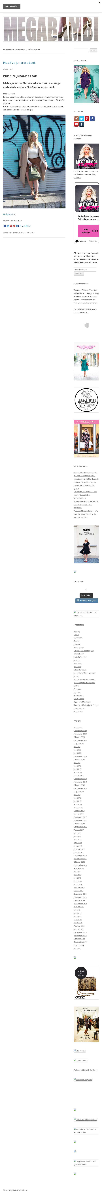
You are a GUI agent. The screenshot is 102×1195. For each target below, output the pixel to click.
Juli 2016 (77, 871)
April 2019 (78, 772)
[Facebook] (4, 226)
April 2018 (78, 804)
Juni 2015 (77, 913)
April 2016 (78, 881)
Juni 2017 (77, 836)
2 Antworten (8, 69)
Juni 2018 (77, 798)
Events (76, 641)
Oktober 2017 (79, 823)
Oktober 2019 (79, 759)
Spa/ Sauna (79, 695)
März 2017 (78, 846)
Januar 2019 (78, 775)
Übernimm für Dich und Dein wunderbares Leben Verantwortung (85, 495)
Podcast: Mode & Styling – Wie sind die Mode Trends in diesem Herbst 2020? (86, 514)
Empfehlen (25, 226)
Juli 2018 (77, 794)
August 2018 (79, 791)
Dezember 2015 (80, 894)
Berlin (76, 634)
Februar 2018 (79, 810)
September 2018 (80, 788)
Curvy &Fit (78, 638)
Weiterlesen (9, 214)
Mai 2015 (77, 916)
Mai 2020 (77, 753)
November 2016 (80, 858)
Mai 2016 (77, 878)
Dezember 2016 (80, 855)
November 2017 (80, 820)
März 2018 (78, 807)
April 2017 (78, 842)
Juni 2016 (77, 875)
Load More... (86, 595)
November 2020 (80, 734)
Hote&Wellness (80, 657)
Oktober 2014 (79, 939)
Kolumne (77, 666)
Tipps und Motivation (82, 702)
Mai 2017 (77, 839)
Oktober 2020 (79, 737)
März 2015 (78, 923)
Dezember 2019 (80, 756)
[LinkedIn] (17, 226)
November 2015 (80, 897)
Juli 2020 (77, 746)
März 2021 (78, 727)
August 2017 (79, 830)
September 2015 (80, 903)
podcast (77, 692)
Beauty (77, 631)
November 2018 (80, 782)
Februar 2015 (79, 926)
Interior (77, 660)
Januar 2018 (78, 814)
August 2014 (79, 945)
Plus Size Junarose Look (19, 63)
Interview (77, 663)
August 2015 (79, 907)
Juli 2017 (77, 833)
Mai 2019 (77, 769)
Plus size (77, 689)
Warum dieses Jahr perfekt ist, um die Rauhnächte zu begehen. (86, 504)
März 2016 (78, 884)
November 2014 (80, 935)
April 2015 (78, 919)
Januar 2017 (78, 852)
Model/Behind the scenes (84, 682)
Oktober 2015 (79, 900)
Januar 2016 (78, 891)
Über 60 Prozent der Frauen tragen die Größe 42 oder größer (85, 485)
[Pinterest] (11, 226)
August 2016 (79, 868)
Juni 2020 (77, 750)
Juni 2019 (77, 766)
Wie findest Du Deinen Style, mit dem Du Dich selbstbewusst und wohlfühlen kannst (86, 475)
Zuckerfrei (78, 711)
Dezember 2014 (80, 932)
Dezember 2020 (80, 730)
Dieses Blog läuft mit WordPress (15, 1190)
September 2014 (80, 942)
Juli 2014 (77, 948)
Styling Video (79, 698)
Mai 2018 (77, 801)
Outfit (76, 686)
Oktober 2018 (79, 785)
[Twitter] (8, 226)
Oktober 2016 (79, 862)
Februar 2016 (79, 887)
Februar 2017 (79, 849)
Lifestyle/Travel (80, 670)
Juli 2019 (77, 762)
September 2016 (80, 865)
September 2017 (80, 826)
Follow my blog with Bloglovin (85, 1070)
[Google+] (14, 226)
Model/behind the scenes (84, 679)
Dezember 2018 (80, 778)
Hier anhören (91, 303)
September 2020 (80, 740)
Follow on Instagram (88, 600)
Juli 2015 (77, 910)
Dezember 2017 (80, 817)
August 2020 (79, 743)
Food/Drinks (79, 647)
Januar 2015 (78, 929)
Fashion (77, 644)
